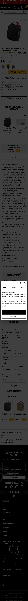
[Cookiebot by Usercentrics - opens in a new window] (20, 283)
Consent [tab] (5, 287)
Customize (13, 316)
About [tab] (23, 287)
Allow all (14, 311)
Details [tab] (14, 287)
